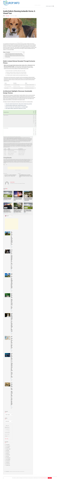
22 (6, 434)
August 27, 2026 (16, 201)
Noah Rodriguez (8, 457)
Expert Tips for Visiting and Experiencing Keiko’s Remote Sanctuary (14, 55)
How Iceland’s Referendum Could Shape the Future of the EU (18, 199)
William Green (8, 465)
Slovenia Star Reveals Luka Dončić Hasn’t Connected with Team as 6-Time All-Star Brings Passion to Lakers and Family (12, 365)
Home (4, 8)
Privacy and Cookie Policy (44, 477)
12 (9, 430)
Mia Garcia (7, 456)
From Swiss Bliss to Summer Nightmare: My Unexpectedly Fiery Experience (12, 281)
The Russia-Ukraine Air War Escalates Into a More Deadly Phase (12, 238)
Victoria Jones (8, 463)
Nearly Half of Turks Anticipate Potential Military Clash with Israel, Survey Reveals (12, 259)
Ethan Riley (7, 450)
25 (8, 434)
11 (8, 430)
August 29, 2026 (6, 200)
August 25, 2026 (26, 201)
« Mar (5, 438)
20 (5, 434)
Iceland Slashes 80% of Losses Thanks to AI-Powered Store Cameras (7, 211)
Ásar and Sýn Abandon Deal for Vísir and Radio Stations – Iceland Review (28, 199)
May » (7, 438)
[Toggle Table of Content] (23, 52)
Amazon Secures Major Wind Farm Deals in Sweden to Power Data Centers (12, 301)
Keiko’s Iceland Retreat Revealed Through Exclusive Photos (13, 53)
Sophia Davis (8, 462)
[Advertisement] (37, 2)
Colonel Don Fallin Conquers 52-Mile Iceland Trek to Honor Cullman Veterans (18, 211)
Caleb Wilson (8, 447)
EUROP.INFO (7, 471)
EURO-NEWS (8, 454)
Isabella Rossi (8, 451)
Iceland (6, 8)
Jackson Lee (7, 453)
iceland (6, 164)
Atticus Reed (12, 182)
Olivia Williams (8, 459)
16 (7, 432)
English (7, 215)
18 (8, 432)
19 (9, 432)
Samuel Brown (8, 460)
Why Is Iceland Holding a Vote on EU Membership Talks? (27, 211)
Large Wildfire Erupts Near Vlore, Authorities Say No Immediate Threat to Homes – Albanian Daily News (12, 394)
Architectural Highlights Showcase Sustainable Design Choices (14, 54)
